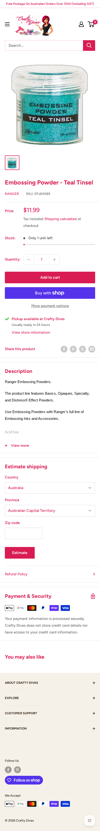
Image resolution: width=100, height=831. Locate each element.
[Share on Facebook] (64, 349)
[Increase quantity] (54, 259)
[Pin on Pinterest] (73, 349)
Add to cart (50, 277)
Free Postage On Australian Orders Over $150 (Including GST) (50, 4)
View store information (31, 332)
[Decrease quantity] (29, 259)
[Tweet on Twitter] (82, 349)
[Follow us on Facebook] (8, 769)
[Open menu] (7, 24)
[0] (91, 24)
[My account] (81, 24)
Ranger (12, 194)
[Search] (89, 45)
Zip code (12, 523)
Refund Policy (16, 574)
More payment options (50, 306)
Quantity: (12, 259)
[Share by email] (91, 349)
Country (11, 477)
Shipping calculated (60, 219)
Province (12, 500)
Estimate (19, 552)
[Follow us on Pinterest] (17, 769)
